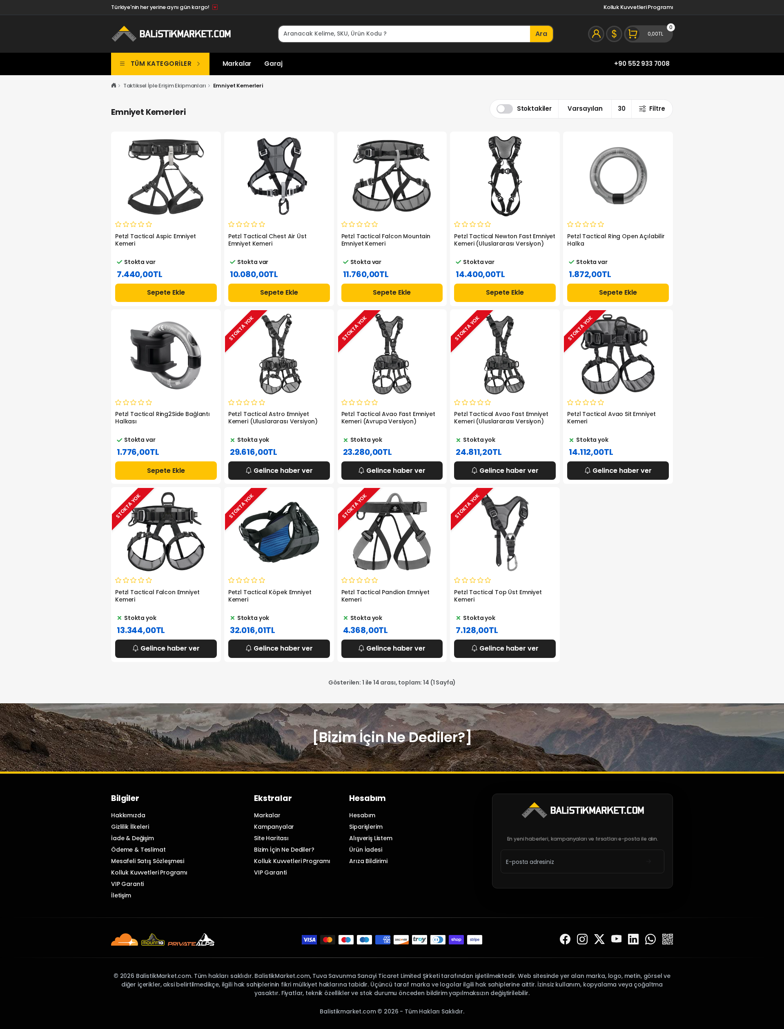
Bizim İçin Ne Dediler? (284, 850)
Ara (541, 33)
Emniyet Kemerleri (238, 85)
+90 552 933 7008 (642, 63)
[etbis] (667, 940)
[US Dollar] (614, 34)
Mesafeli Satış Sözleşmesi (147, 861)
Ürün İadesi (365, 850)
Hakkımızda (128, 815)
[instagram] (582, 940)
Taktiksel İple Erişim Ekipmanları (164, 85)
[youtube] (616, 940)
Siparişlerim (365, 827)
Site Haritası (271, 838)
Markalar (237, 63)
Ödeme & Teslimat (138, 850)
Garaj (273, 63)
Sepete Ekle (166, 292)
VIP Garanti (127, 884)
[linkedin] (633, 940)
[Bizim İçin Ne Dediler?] (392, 737)
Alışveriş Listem (370, 838)
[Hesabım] (596, 34)
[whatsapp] (650, 940)
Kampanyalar (274, 827)
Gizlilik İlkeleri (130, 827)
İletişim (121, 895)
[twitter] (599, 940)
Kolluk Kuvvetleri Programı (638, 7)
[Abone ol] (648, 861)
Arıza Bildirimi (368, 861)
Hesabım (362, 815)
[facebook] (565, 940)
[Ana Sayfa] (113, 85)
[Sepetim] (648, 34)
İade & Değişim (132, 838)
